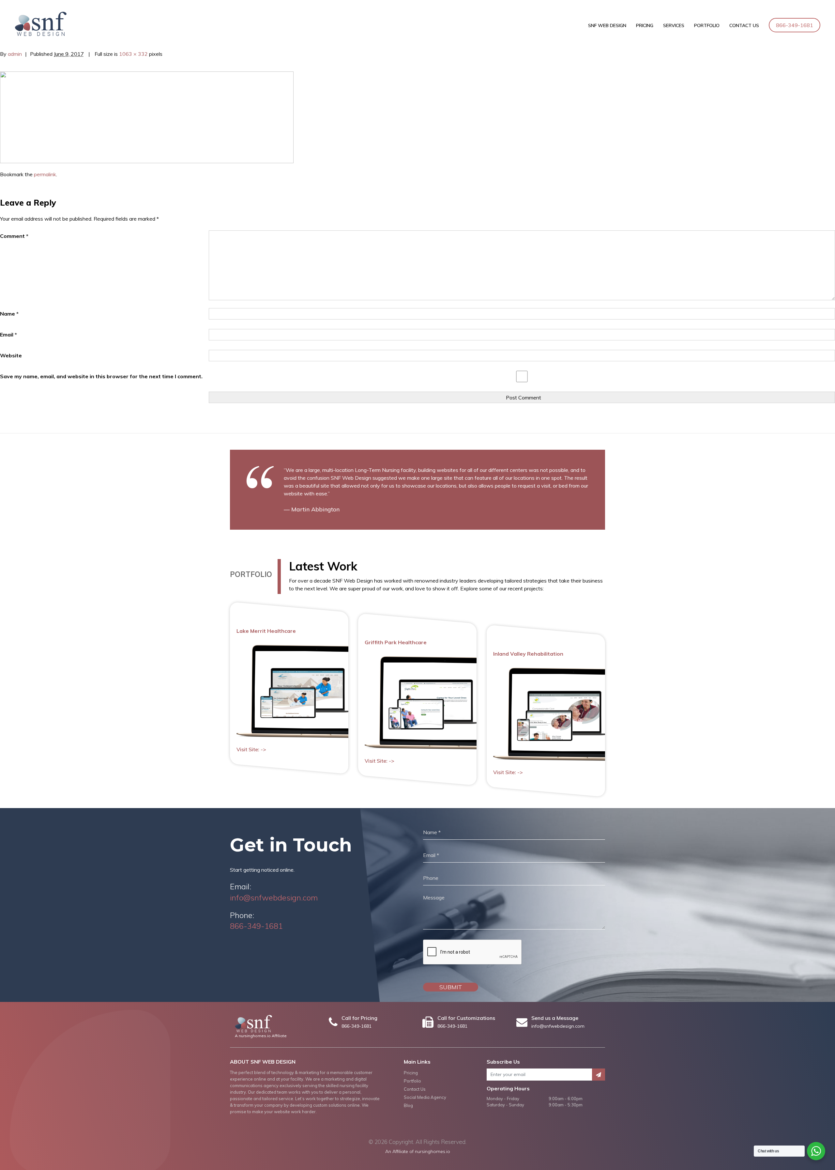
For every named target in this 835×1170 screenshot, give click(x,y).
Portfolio (707, 25)
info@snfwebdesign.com (274, 897)
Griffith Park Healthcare (396, 642)
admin (15, 54)
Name (9, 313)
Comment (14, 236)
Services (673, 25)
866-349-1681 (794, 25)
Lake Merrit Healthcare (266, 631)
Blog (408, 1105)
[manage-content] (147, 117)
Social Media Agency (425, 1097)
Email (8, 334)
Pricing (644, 25)
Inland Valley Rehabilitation (528, 653)
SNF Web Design (607, 25)
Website (11, 355)
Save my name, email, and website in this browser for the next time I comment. (101, 376)
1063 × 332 (133, 54)
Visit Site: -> (251, 749)
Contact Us (744, 25)
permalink (45, 174)
